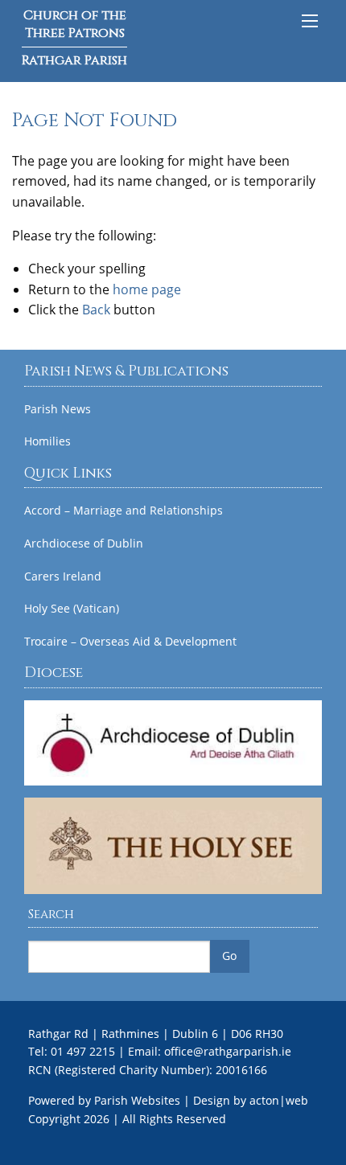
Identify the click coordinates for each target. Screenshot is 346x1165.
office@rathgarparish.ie (227, 1051)
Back (96, 309)
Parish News (57, 409)
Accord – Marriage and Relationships (123, 510)
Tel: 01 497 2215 (71, 1051)
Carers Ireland (62, 576)
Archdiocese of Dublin (83, 543)
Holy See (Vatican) (71, 608)
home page (147, 289)
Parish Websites (137, 1100)
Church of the (74, 37)
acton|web (278, 1100)
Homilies (47, 441)
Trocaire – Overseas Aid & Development (130, 641)
